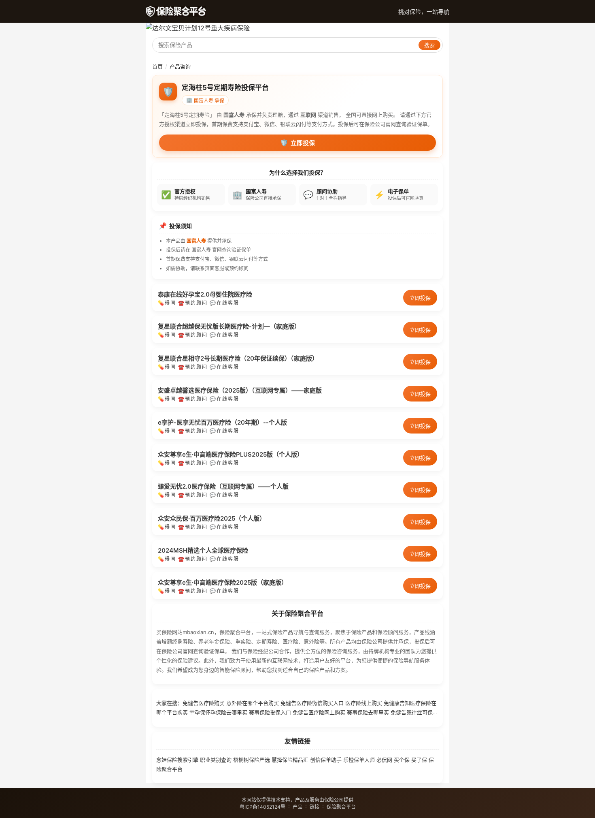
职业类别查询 (216, 759)
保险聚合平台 (341, 807)
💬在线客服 (224, 303)
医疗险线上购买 (363, 703)
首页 (157, 66)
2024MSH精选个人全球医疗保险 (203, 550)
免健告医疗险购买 (204, 703)
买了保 (419, 759)
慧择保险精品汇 (290, 759)
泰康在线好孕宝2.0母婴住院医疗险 (205, 294)
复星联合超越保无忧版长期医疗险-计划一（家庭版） (229, 326)
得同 (170, 303)
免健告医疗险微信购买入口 (312, 703)
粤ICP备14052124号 (262, 807)
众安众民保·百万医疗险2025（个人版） (212, 518)
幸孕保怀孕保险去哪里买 (218, 712)
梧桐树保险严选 (251, 759)
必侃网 (384, 759)
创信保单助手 (326, 759)
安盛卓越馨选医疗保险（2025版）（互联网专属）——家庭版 (240, 390)
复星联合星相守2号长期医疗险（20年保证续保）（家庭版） (238, 358)
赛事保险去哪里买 (368, 712)
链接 (314, 807)
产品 (297, 807)
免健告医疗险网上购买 (319, 712)
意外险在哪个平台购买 (252, 703)
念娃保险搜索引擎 (177, 759)
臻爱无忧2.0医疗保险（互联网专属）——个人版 (223, 486)
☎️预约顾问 (193, 303)
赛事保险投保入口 (270, 712)
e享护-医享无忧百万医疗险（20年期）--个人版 (222, 422)
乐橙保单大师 (359, 759)
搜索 (429, 45)
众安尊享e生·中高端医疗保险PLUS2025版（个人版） (230, 454)
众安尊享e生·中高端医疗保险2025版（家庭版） (222, 582)
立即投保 (297, 143)
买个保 (402, 759)
